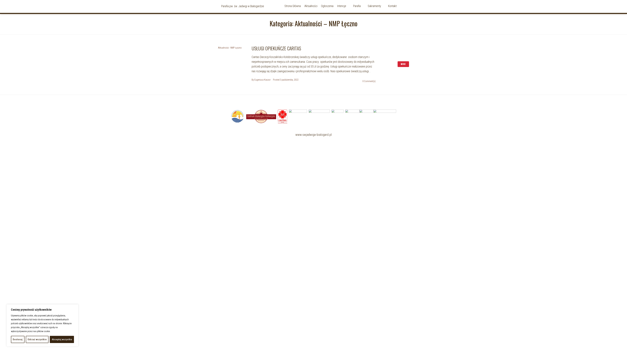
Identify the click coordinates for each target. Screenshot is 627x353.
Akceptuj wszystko (62, 339)
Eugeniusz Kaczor (262, 79)
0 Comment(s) (369, 81)
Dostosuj (18, 339)
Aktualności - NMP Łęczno (230, 47)
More (403, 64)
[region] (42, 325)
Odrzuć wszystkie (37, 339)
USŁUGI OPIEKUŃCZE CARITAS (276, 48)
